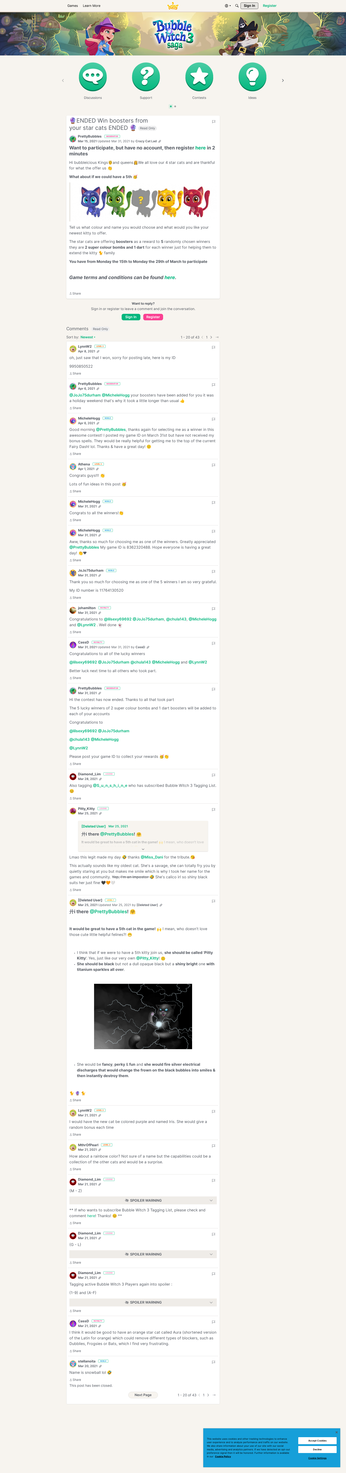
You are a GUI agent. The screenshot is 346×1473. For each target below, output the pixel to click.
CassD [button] (83, 642)
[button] (72, 139)
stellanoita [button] (87, 1361)
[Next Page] (211, 337)
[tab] (171, 106)
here (91, 1216)
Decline (317, 1449)
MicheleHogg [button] (89, 418)
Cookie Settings (317, 1458)
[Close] (337, 1432)
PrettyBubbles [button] (90, 136)
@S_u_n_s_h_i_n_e (110, 785)
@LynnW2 (86, 625)
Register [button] (153, 317)
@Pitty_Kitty (147, 958)
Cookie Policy (223, 1456)
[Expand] (143, 849)
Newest (87, 337)
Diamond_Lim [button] (89, 774)
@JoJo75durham (85, 395)
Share (75, 294)
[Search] (237, 6)
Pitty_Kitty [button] (86, 809)
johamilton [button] (87, 608)
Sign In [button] (131, 317)
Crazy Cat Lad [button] (146, 141)
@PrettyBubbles (111, 429)
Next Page (143, 1395)
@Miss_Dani (152, 857)
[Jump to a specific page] (217, 337)
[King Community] (172, 6)
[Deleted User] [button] (93, 826)
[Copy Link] (160, 141)
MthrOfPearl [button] (88, 1145)
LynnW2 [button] (85, 346)
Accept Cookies (317, 1440)
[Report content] (213, 121)
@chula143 (176, 619)
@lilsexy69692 (118, 619)
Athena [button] (84, 464)
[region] (271, 1447)
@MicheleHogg (116, 395)
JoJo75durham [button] (90, 570)
